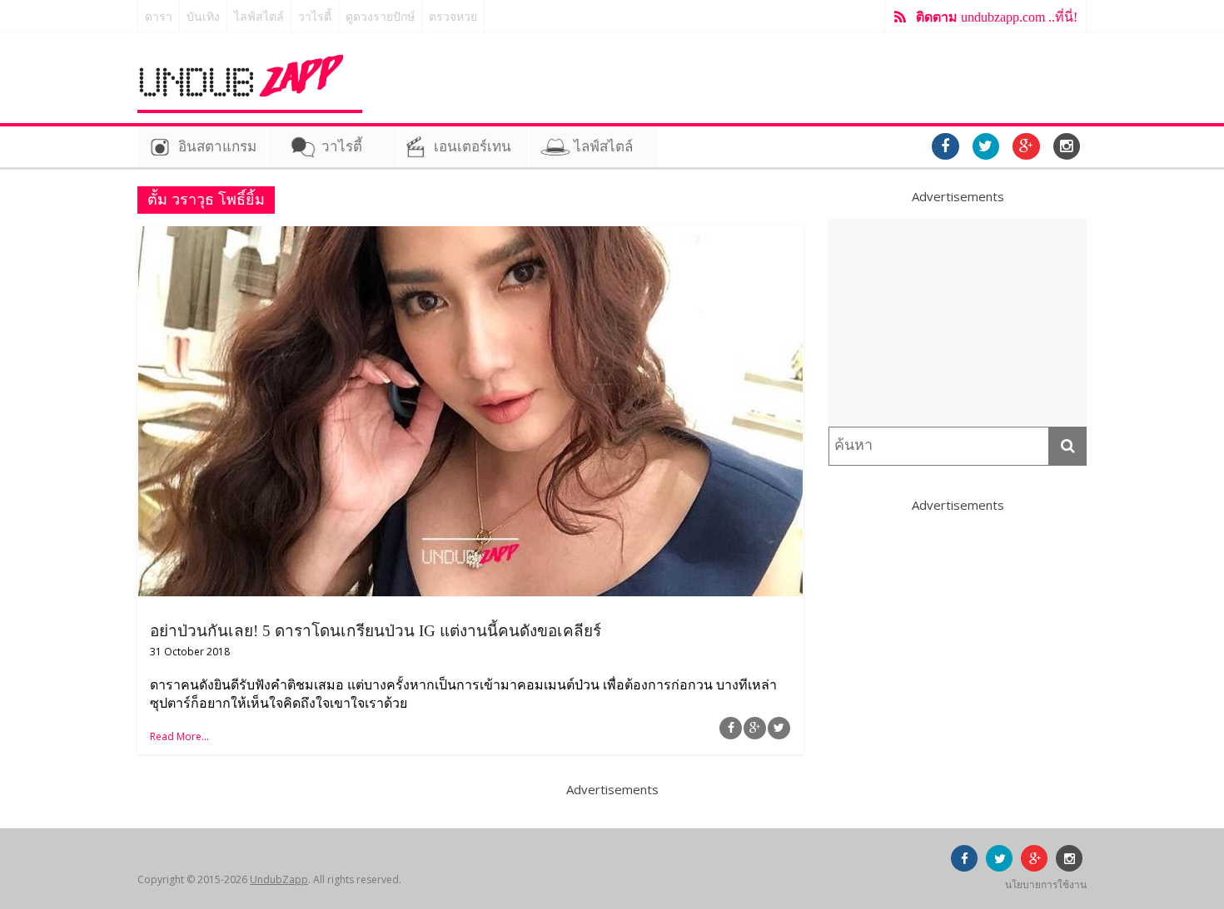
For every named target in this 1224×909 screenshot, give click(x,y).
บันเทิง (203, 17)
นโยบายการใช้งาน (1046, 884)
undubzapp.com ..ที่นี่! (996, 17)
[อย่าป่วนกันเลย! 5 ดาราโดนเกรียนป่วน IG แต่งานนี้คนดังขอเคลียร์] (470, 236)
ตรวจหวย (453, 17)
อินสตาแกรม (217, 147)
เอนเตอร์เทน (472, 147)
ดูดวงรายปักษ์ (380, 17)
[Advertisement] (957, 323)
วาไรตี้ (314, 17)
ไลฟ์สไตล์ (259, 17)
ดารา (158, 17)
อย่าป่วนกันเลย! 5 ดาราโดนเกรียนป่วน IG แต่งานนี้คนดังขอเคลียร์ (375, 631)
